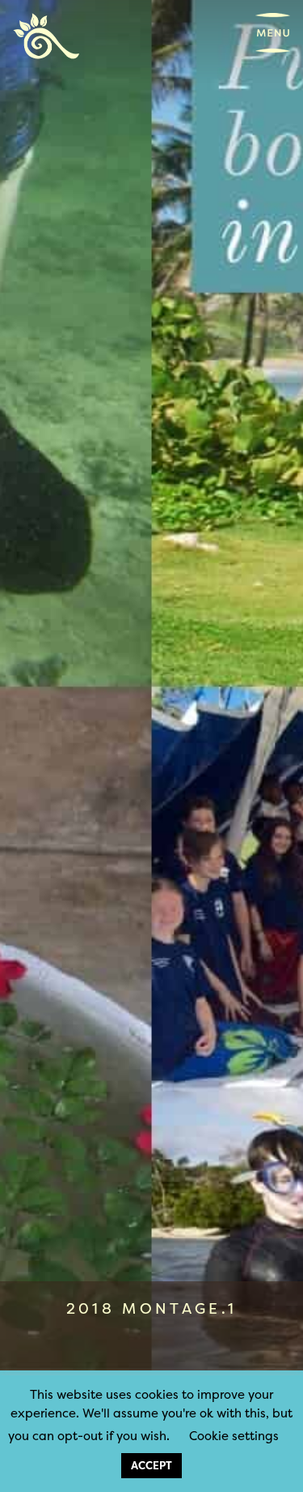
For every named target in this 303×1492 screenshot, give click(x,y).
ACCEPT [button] (151, 1465)
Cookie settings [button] (234, 1435)
